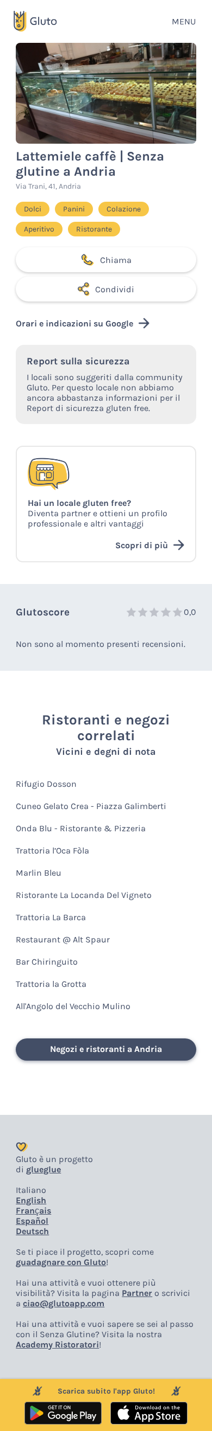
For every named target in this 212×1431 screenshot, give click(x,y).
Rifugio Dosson (46, 784)
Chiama (116, 260)
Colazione (124, 209)
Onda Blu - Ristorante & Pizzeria (81, 828)
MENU (184, 21)
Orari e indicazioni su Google (74, 323)
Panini (74, 209)
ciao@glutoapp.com (63, 1303)
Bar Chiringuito (47, 962)
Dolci (32, 209)
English (31, 1200)
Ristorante (94, 229)
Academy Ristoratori (57, 1344)
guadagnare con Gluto (61, 1262)
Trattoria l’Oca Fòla (52, 850)
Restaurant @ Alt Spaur (63, 939)
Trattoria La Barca (51, 917)
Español (32, 1221)
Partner (137, 1293)
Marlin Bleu (38, 873)
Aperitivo (39, 229)
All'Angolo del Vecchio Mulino (73, 1006)
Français (33, 1210)
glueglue (43, 1169)
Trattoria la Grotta (51, 984)
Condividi (114, 289)
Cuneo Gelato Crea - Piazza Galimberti (91, 806)
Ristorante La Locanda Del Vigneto (84, 895)
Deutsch (32, 1231)
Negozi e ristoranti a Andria (106, 1049)
